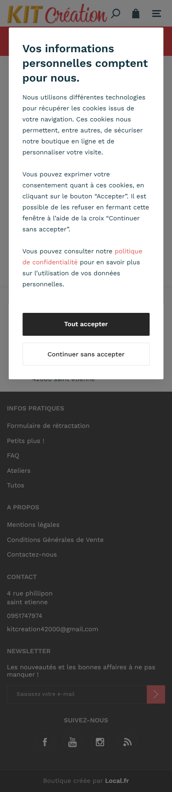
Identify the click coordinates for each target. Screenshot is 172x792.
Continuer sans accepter (85, 354)
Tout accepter (86, 324)
